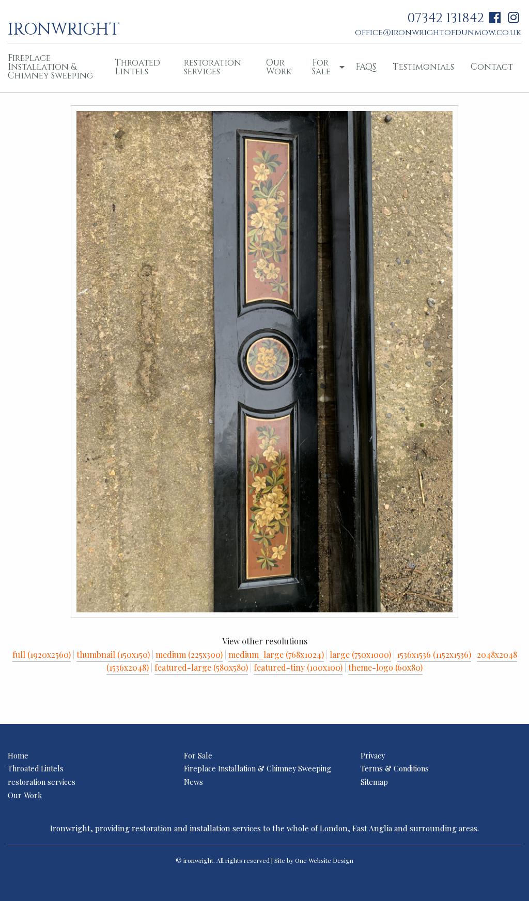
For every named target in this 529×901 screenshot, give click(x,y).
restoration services (212, 67)
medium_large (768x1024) (276, 654)
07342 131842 (445, 18)
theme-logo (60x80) (385, 667)
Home (18, 755)
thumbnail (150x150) (113, 654)
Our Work (278, 67)
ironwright (64, 28)
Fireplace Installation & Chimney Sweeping (257, 768)
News (193, 782)
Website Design (330, 860)
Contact (492, 67)
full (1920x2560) (41, 654)
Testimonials (423, 67)
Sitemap (374, 782)
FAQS (365, 67)
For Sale (321, 67)
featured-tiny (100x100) (298, 667)
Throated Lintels (137, 67)
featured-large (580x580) (201, 667)
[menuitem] (141, 67)
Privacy (373, 755)
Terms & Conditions (395, 768)
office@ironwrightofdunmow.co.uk (438, 32)
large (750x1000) (360, 654)
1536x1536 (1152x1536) (434, 654)
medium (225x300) (189, 654)
